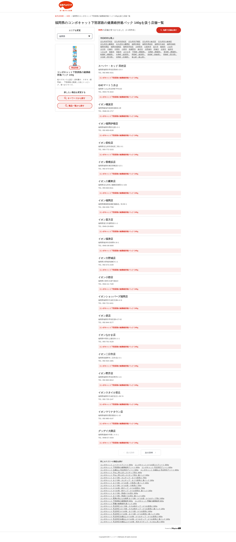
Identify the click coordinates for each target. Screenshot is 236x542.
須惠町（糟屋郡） (155, 52)
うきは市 (103, 52)
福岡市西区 (104, 47)
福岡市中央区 (160, 44)
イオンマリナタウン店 (110, 411)
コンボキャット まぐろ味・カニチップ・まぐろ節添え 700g (123, 478)
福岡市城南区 (116, 47)
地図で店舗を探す (170, 30)
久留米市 (147, 47)
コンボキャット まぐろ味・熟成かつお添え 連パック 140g (122, 496)
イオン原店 (104, 315)
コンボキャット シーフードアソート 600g (116, 465)
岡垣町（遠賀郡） (139, 54)
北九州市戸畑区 (134, 41)
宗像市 (156, 49)
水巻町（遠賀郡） (123, 54)
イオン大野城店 (107, 258)
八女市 (170, 47)
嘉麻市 (111, 52)
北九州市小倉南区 (165, 41)
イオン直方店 (105, 219)
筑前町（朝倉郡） (154, 54)
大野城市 (148, 49)
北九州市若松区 (120, 41)
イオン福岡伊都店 (108, 123)
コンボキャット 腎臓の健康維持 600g (149, 501)
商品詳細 (74, 68)
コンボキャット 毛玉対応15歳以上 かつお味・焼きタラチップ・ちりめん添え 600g (132, 522)
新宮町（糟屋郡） (170, 52)
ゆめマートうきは (108, 85)
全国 (68, 16)
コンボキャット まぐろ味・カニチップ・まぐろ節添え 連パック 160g (127, 480)
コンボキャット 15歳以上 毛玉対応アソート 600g (159, 470)
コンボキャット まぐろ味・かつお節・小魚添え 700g (120, 485)
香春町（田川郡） (170, 54)
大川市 (102, 49)
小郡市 (124, 49)
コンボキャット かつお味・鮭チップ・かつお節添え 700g (122, 488)
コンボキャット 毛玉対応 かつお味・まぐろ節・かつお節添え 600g (126, 511)
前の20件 (130, 453)
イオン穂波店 (105, 104)
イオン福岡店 (105, 200)
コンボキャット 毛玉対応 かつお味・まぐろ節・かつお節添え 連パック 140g (130, 514)
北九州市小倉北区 (149, 41)
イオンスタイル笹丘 (109, 392)
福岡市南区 (171, 44)
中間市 (117, 49)
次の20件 (149, 453)
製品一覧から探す (76, 106)
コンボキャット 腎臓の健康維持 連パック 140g (118, 504)
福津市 (170, 49)
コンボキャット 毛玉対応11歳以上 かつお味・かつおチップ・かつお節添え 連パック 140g (135, 519)
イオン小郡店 (105, 277)
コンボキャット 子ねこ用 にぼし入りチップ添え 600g (121, 473)
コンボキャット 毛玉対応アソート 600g (157, 467)
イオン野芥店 (105, 373)
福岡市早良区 (128, 47)
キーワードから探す (76, 98)
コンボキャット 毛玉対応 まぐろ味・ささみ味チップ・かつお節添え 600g (128, 506)
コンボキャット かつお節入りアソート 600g (152, 465)
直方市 (155, 47)
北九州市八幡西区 (123, 44)
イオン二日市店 (107, 354)
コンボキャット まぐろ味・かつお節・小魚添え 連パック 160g (124, 483)
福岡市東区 (136, 44)
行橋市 (110, 49)
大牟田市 (138, 47)
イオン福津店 (105, 238)
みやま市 (126, 52)
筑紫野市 (132, 49)
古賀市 (163, 49)
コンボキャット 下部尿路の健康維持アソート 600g (120, 467)
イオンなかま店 (107, 335)
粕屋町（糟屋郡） (107, 54)
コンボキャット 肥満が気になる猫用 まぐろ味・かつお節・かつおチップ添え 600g (132, 498)
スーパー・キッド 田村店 (112, 66)
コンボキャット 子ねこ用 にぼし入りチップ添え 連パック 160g (124, 475)
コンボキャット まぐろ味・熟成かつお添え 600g (119, 493)
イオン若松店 (105, 142)
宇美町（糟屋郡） (139, 52)
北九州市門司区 (106, 41)
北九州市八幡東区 (107, 44)
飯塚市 (162, 47)
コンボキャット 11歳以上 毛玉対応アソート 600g (119, 470)
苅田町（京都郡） (123, 57)
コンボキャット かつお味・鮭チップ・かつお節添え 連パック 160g (126, 491)
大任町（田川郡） (107, 57)
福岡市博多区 (147, 44)
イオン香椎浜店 (107, 162)
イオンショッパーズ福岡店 (113, 296)
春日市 (140, 49)
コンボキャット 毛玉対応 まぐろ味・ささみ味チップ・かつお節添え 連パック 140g (132, 509)
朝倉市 (118, 52)
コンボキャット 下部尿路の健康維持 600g (116, 501)
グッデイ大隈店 (107, 431)
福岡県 (62, 36)
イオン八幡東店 (107, 181)
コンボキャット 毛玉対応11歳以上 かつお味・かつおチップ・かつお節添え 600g (131, 516)
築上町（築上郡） (139, 57)
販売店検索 (59, 16)
